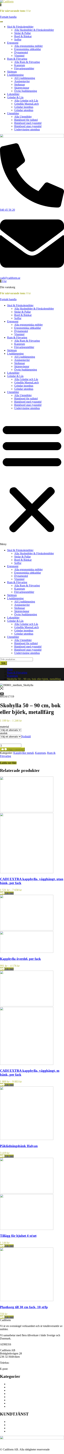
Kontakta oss (14, 1424)
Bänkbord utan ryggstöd (27, 126)
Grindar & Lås (15, 97)
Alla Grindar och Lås (26, 100)
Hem (10, 669)
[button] (0, 4)
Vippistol (19, 55)
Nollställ (26, 736)
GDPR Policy (15, 1431)
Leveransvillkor (16, 1428)
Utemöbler (13, 113)
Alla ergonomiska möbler (28, 45)
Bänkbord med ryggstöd (27, 123)
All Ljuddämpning (24, 78)
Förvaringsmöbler (24, 68)
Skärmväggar (21, 87)
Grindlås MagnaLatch (26, 103)
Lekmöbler (13, 94)
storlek (3, 733)
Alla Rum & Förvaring (27, 62)
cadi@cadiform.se (19, 1368)
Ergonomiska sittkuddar (27, 49)
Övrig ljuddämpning (25, 90)
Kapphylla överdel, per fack (20, 959)
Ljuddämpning (15, 74)
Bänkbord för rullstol (26, 119)
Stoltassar (19, 84)
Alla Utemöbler (23, 116)
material (4, 726)
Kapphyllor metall (23, 752)
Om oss (11, 1421)
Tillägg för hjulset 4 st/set (18, 1236)
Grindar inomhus (23, 106)
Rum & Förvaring (17, 58)
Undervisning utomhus (27, 129)
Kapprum (19, 65)
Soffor (17, 39)
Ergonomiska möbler (19, 1387)
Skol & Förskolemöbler (20, 26)
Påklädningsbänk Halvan (19, 1146)
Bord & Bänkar (23, 36)
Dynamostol (21, 52)
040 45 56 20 (17, 1362)
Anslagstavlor (22, 81)
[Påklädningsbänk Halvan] (26, 1139)
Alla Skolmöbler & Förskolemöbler (34, 29)
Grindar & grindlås (17, 1403)
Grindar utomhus (23, 110)
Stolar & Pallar (22, 33)
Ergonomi (12, 42)
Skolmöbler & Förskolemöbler (24, 1383)
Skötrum (12, 71)
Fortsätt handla (8, 16)
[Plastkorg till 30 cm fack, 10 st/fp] (26, 1300)
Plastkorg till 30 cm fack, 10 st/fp (24, 1307)
